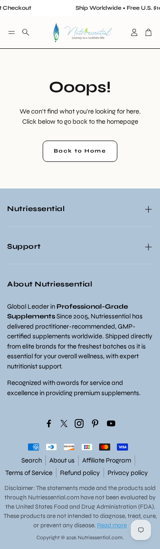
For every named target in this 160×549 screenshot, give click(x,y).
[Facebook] (48, 423)
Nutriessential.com (53, 497)
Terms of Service (28, 473)
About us (62, 460)
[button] (11, 32)
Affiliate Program (106, 460)
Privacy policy (128, 473)
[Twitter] (64, 423)
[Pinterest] (95, 423)
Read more (112, 525)
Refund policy (80, 473)
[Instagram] (79, 423)
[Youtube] (111, 423)
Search (31, 460)
